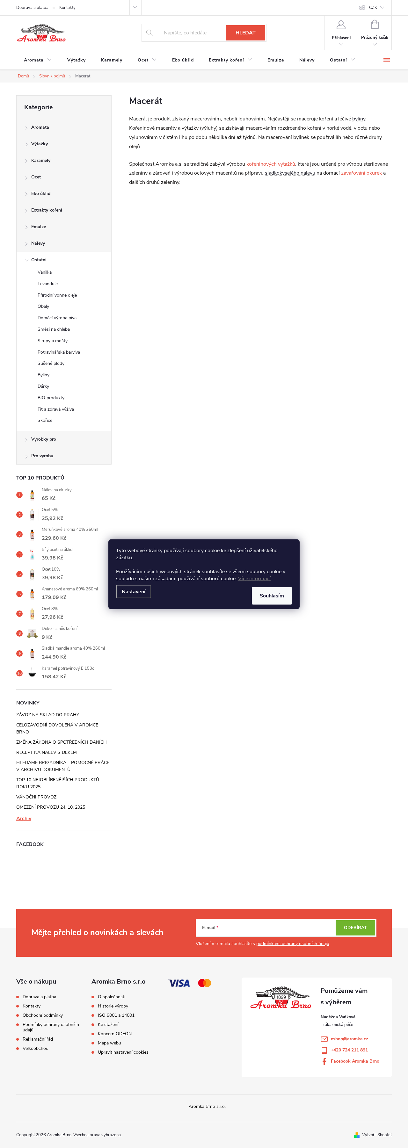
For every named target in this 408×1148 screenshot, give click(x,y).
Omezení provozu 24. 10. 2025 (50, 807)
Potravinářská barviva (59, 352)
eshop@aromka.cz (349, 1039)
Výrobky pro (43, 439)
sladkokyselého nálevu (290, 173)
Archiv (23, 818)
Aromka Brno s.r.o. (207, 1106)
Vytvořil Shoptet (377, 1135)
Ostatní (39, 260)
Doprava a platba (32, 8)
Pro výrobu (42, 456)
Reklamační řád (38, 1039)
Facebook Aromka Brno (355, 1061)
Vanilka (45, 272)
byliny (358, 118)
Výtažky (39, 144)
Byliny (43, 375)
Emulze (38, 227)
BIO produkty (51, 398)
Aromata (40, 127)
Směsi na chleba (54, 329)
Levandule (48, 284)
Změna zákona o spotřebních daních (61, 742)
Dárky (43, 386)
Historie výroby (113, 1006)
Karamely (40, 160)
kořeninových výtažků (270, 164)
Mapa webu (109, 1043)
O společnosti (111, 997)
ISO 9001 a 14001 (116, 1015)
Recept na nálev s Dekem (46, 752)
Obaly (43, 306)
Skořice (45, 420)
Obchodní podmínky (43, 1015)
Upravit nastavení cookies (123, 1052)
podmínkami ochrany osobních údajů (292, 944)
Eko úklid (40, 194)
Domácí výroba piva (57, 318)
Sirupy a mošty (53, 341)
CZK (373, 8)
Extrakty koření (46, 210)
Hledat (246, 32)
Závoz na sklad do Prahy (47, 715)
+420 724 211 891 (349, 1050)
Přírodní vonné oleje (57, 295)
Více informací (254, 578)
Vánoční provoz (36, 797)
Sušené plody (51, 363)
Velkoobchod (35, 1048)
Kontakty (67, 8)
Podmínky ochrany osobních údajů (51, 1027)
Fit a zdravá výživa (56, 409)
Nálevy (38, 243)
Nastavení (133, 591)
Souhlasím (272, 595)
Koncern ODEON (115, 1033)
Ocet (36, 177)
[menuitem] (38, 60)
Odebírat (355, 928)
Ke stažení (108, 1024)
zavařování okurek (361, 173)
